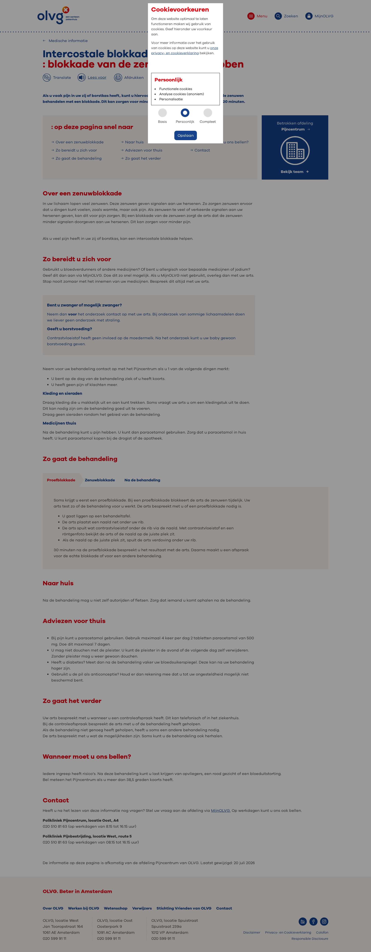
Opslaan (186, 135)
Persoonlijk (185, 121)
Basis (162, 121)
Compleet (208, 121)
